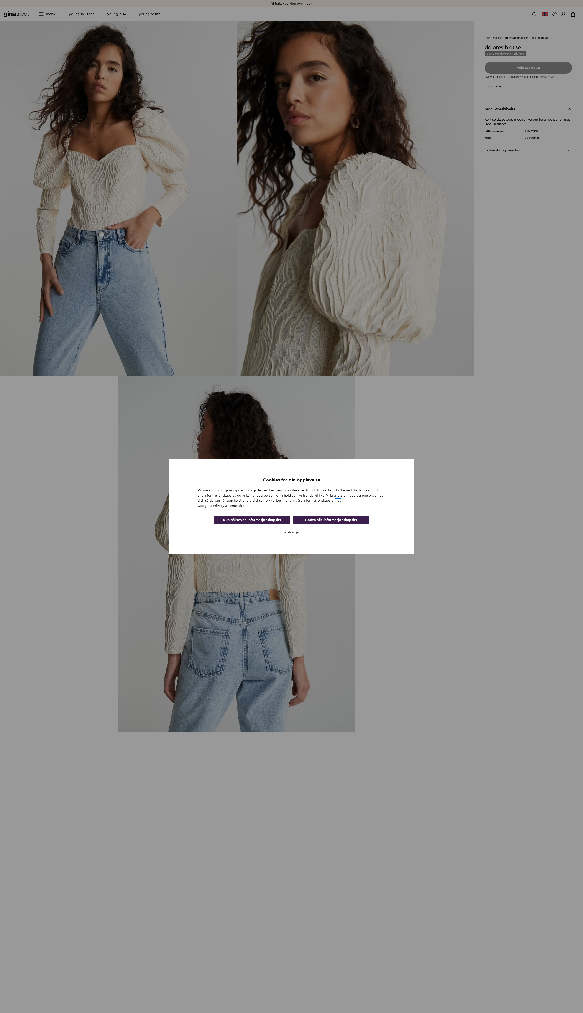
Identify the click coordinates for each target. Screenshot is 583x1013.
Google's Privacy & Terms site (221, 506)
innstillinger (291, 532)
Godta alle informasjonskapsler (331, 520)
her (337, 500)
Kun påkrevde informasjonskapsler (252, 520)
